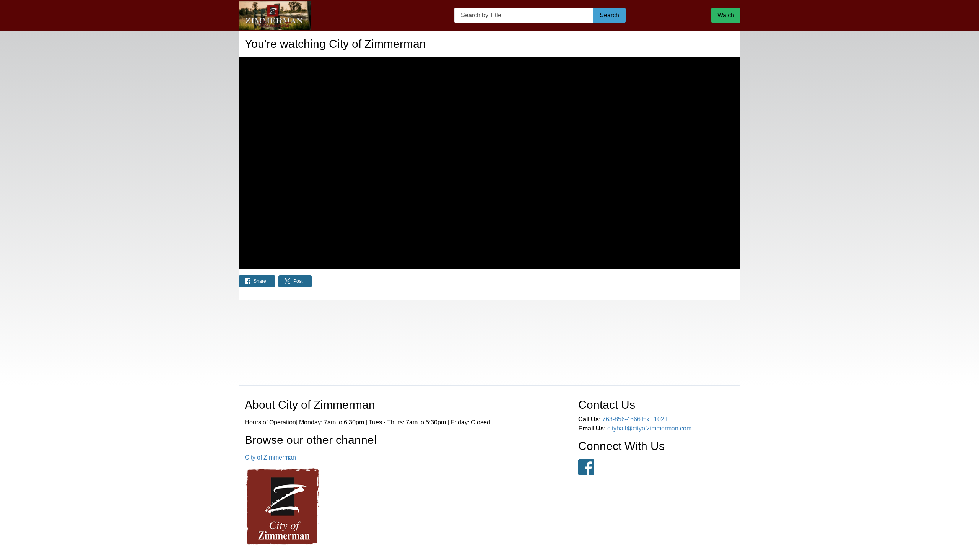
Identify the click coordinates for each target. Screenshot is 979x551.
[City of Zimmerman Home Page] (275, 15)
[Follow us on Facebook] (586, 467)
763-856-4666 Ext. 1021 (635, 419)
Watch (725, 15)
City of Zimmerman (270, 457)
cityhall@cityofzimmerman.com (649, 428)
